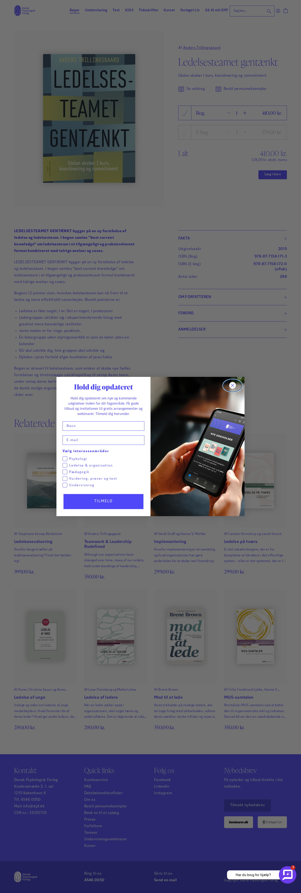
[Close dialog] (232, 385)
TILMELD (103, 501)
